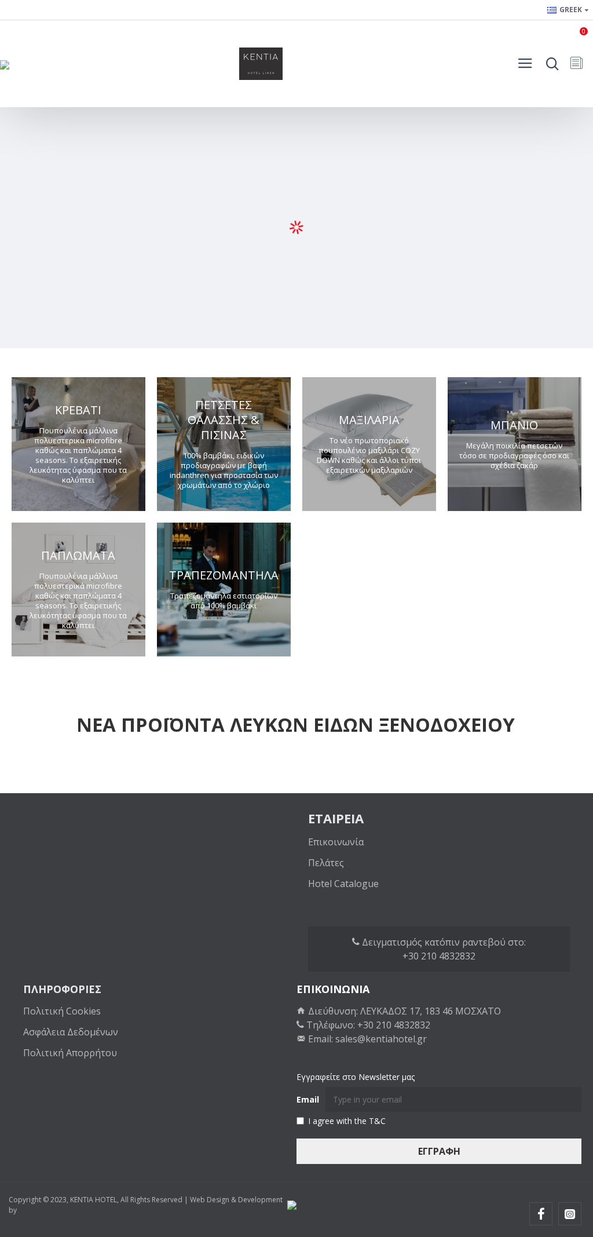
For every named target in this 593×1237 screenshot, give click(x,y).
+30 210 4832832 (438, 956)
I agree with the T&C (347, 1120)
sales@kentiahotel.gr (381, 1038)
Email (307, 1099)
